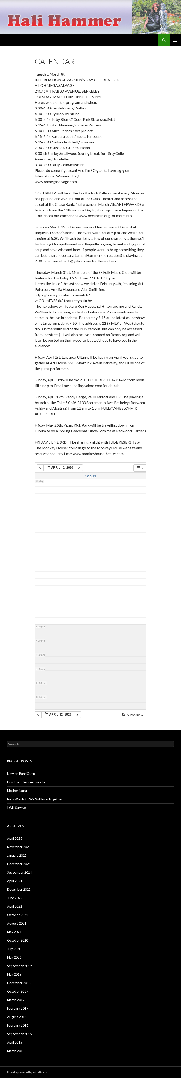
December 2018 (19, 983)
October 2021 (17, 915)
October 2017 (17, 991)
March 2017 (16, 1000)
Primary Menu (175, 40)
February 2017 (17, 1008)
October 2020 (17, 940)
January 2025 (17, 855)
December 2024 (19, 864)
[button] (132, 715)
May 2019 (14, 974)
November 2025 (19, 847)
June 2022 (14, 898)
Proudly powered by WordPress (27, 1072)
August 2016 (16, 1017)
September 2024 (19, 872)
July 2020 (14, 949)
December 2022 (19, 889)
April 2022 (14, 906)
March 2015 (16, 1051)
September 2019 (19, 966)
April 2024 (14, 881)
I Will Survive (16, 807)
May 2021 (14, 932)
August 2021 (16, 923)
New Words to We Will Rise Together (34, 799)
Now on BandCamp (21, 773)
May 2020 (14, 957)
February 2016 (17, 1025)
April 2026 (14, 838)
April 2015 (14, 1042)
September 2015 (19, 1034)
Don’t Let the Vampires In (26, 782)
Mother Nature (18, 790)
